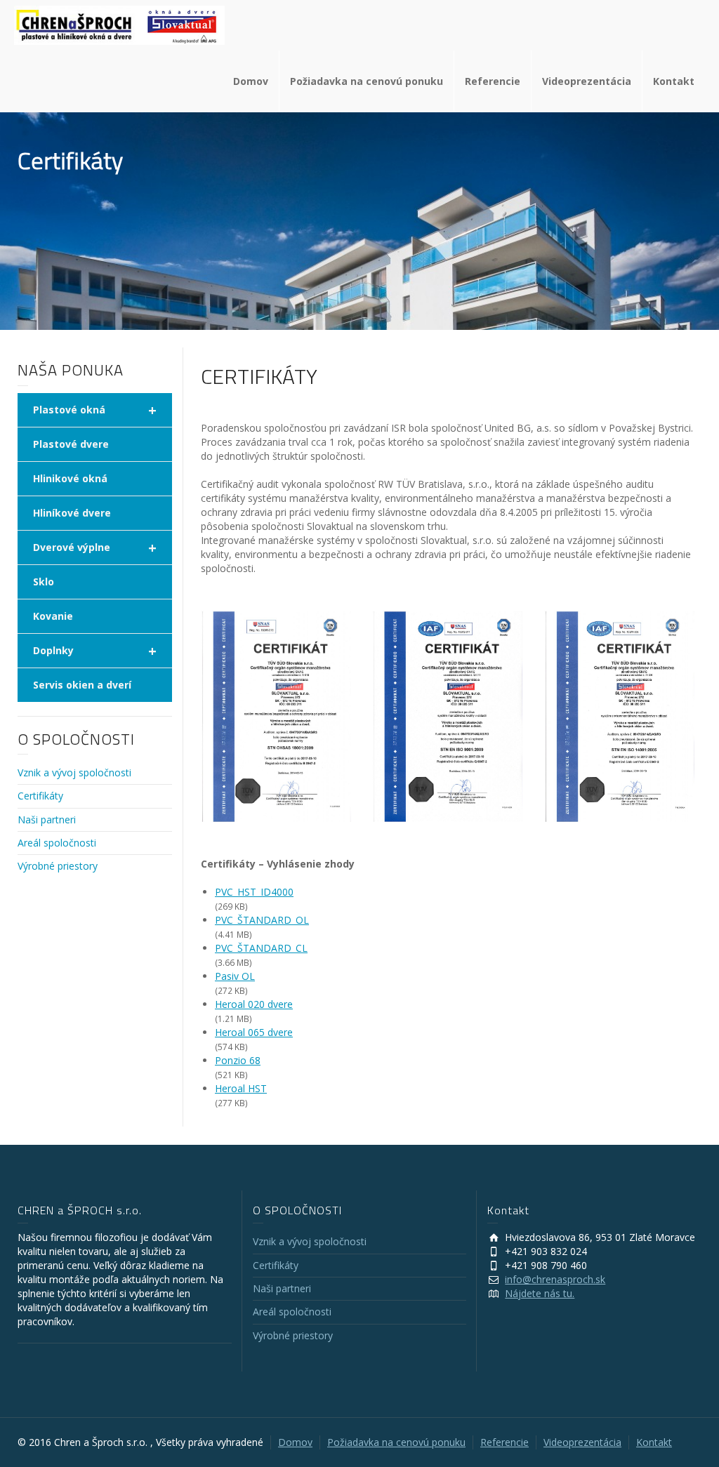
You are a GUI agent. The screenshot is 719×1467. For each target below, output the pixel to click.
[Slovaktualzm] (119, 24)
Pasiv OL (235, 976)
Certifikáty (40, 795)
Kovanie (53, 616)
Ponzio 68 (237, 1060)
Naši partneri (47, 819)
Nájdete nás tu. (539, 1293)
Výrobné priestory (58, 865)
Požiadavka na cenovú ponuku (366, 81)
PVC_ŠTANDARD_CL (261, 948)
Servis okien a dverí (82, 684)
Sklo (43, 581)
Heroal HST (241, 1088)
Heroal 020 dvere (254, 1004)
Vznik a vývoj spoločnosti (74, 772)
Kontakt (673, 81)
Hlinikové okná (70, 478)
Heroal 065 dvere (254, 1032)
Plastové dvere (71, 444)
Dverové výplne (95, 547)
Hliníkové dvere (72, 512)
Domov (250, 81)
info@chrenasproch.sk (555, 1279)
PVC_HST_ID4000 (254, 891)
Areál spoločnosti (57, 842)
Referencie (492, 81)
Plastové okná (95, 410)
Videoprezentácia (586, 81)
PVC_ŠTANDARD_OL (262, 920)
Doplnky (95, 651)
